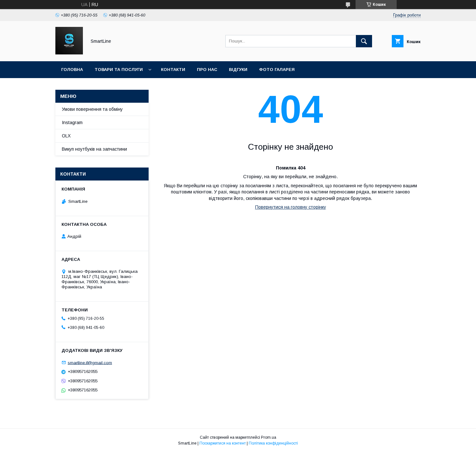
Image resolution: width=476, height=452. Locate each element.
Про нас (207, 69)
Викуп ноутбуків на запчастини (94, 149)
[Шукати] (364, 41)
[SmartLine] (69, 52)
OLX (66, 135)
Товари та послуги (119, 69)
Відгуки (238, 69)
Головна (72, 69)
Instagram (72, 122)
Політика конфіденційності (273, 443)
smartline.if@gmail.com (90, 362)
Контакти (173, 69)
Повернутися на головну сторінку (290, 207)
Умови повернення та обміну (92, 109)
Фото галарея (277, 69)
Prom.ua (268, 437)
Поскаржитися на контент (222, 443)
